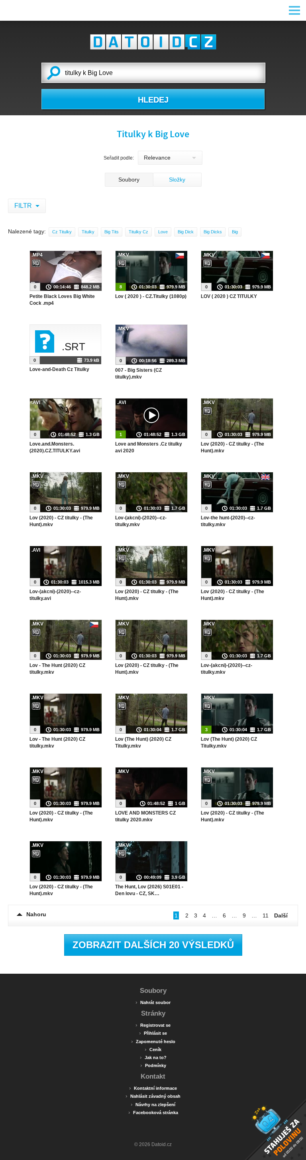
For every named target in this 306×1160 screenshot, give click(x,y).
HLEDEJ (153, 99)
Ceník (153, 1049)
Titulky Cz (138, 231)
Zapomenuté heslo (153, 1041)
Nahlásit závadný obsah (153, 1096)
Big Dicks (213, 231)
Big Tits (111, 231)
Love (163, 231)
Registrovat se (153, 1025)
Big (235, 231)
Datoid (153, 41)
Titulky (88, 231)
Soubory (128, 179)
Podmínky (153, 1065)
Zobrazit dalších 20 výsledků (153, 944)
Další (281, 915)
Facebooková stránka (153, 1112)
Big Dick (186, 231)
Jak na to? (153, 1057)
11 (266, 915)
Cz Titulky (62, 231)
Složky (177, 179)
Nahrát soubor (153, 1002)
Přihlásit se (153, 1033)
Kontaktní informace (153, 1088)
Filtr (23, 205)
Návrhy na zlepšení (153, 1104)
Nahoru (36, 914)
